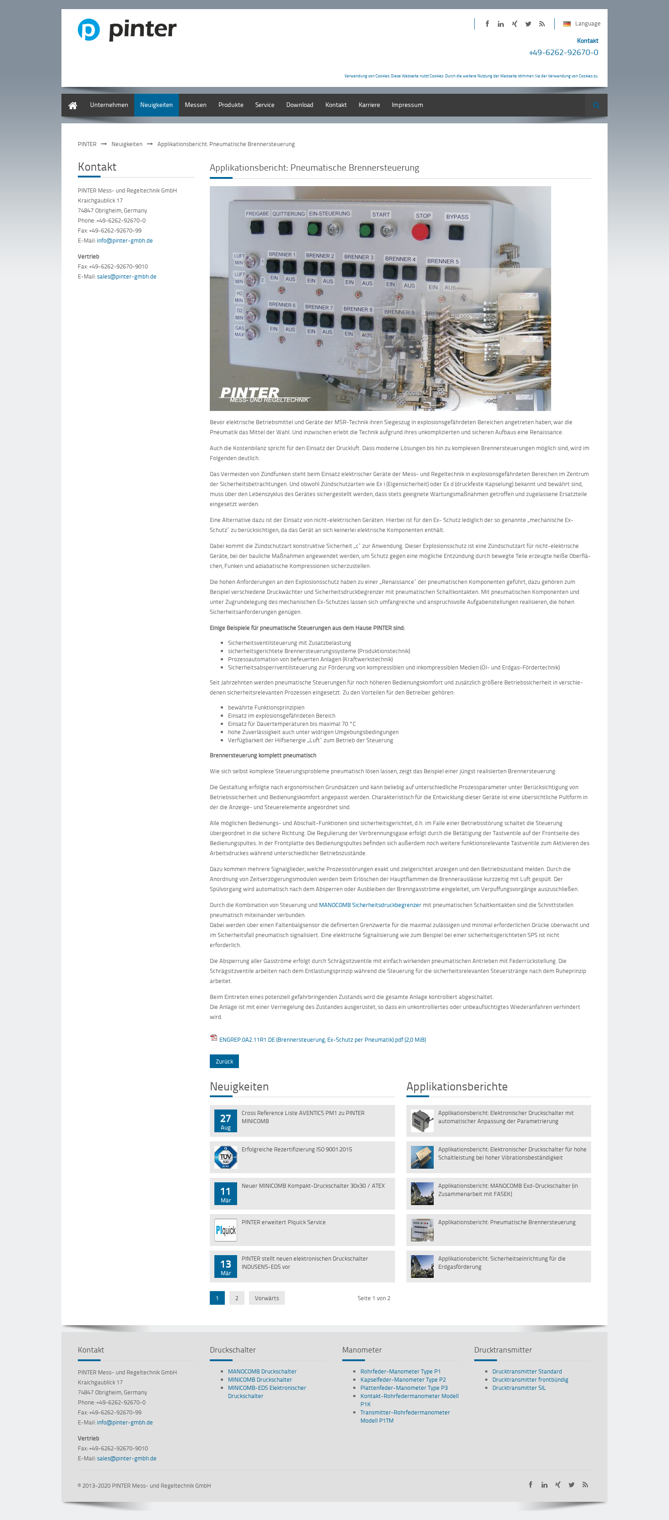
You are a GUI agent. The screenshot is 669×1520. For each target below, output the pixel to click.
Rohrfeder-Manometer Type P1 (400, 1371)
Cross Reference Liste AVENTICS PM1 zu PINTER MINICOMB (303, 1117)
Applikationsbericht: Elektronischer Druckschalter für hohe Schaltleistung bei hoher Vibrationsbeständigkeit (512, 1153)
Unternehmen (109, 104)
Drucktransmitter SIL (519, 1387)
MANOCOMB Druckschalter (262, 1371)
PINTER (87, 144)
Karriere (369, 104)
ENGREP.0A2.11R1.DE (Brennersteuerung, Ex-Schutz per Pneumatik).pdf (322, 1039)
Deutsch (72, 98)
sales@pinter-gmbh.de (127, 276)
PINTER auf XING (514, 24)
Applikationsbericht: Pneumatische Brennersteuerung (507, 1222)
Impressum (407, 104)
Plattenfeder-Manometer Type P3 (404, 1387)
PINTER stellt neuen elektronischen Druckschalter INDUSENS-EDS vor (305, 1262)
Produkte (230, 104)
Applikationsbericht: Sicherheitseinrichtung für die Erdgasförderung (502, 1262)
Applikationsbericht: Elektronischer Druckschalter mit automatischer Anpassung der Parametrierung (506, 1117)
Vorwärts (267, 1298)
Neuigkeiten (156, 104)
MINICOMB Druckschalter (260, 1379)
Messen (196, 104)
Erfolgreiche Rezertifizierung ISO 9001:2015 (297, 1149)
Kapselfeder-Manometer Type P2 (403, 1379)
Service (264, 104)
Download (300, 104)
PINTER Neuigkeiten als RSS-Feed (541, 24)
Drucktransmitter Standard (527, 1371)
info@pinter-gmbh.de (125, 240)
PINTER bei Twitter (528, 24)
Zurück (224, 1061)
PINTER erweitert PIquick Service (284, 1222)
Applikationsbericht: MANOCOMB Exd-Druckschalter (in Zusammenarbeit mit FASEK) (508, 1189)
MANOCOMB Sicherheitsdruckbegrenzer (370, 905)
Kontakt (336, 104)
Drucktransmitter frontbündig (530, 1379)
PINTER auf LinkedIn (501, 24)
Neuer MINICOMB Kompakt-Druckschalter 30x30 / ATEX (313, 1185)
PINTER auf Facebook (487, 24)
